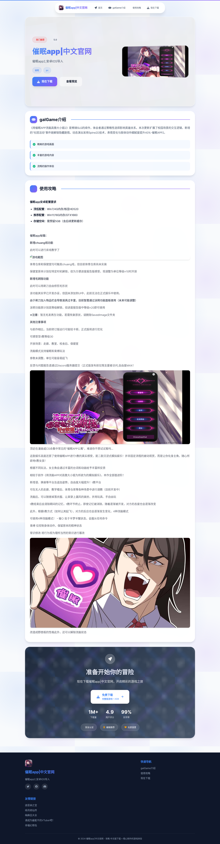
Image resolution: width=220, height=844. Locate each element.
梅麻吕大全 (31, 815)
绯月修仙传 (31, 810)
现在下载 (145, 778)
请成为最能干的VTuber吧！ (40, 820)
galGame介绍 (148, 768)
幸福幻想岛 (31, 825)
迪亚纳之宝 (31, 805)
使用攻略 (145, 773)
